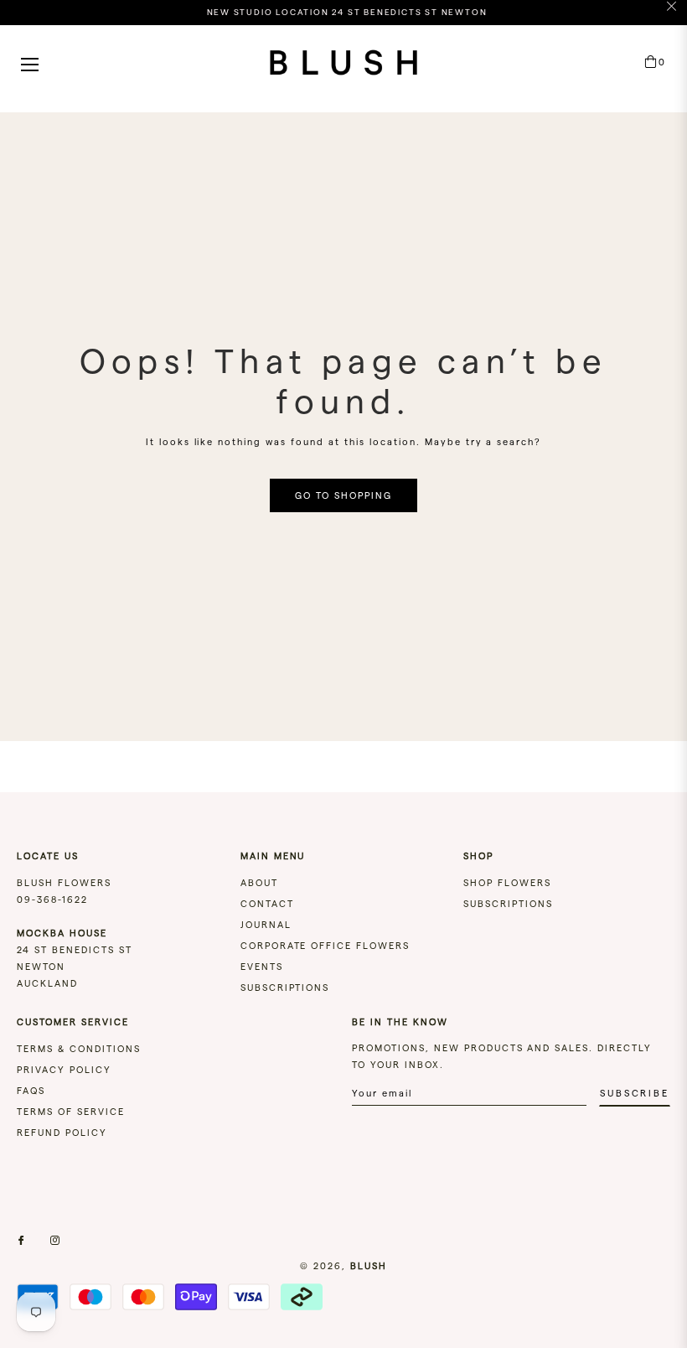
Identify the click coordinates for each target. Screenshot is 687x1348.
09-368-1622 (52, 899)
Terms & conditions (79, 1049)
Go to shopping (343, 495)
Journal (266, 925)
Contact (267, 904)
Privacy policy (64, 1070)
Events (261, 967)
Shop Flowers (507, 883)
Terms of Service (71, 1112)
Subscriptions (285, 987)
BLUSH (368, 1266)
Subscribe (634, 1093)
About (259, 883)
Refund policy (62, 1133)
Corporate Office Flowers (325, 946)
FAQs (31, 1091)
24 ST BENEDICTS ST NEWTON (74, 950)
